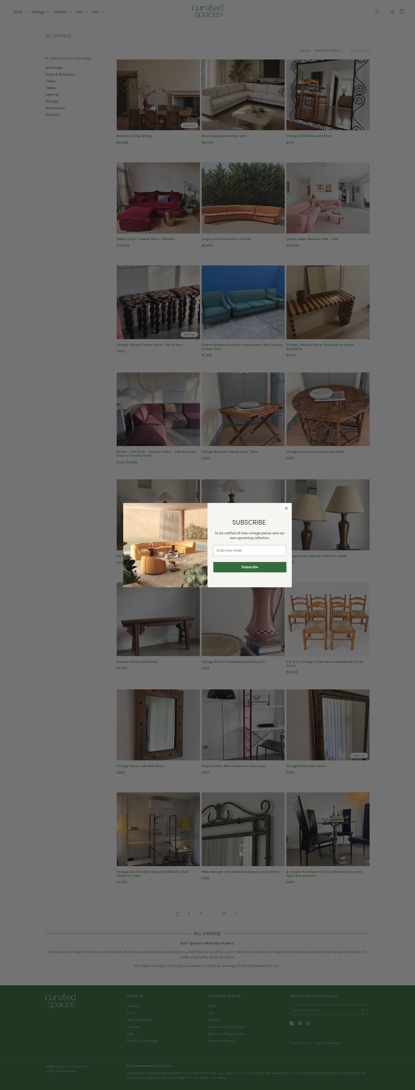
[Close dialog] (286, 508)
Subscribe (249, 567)
